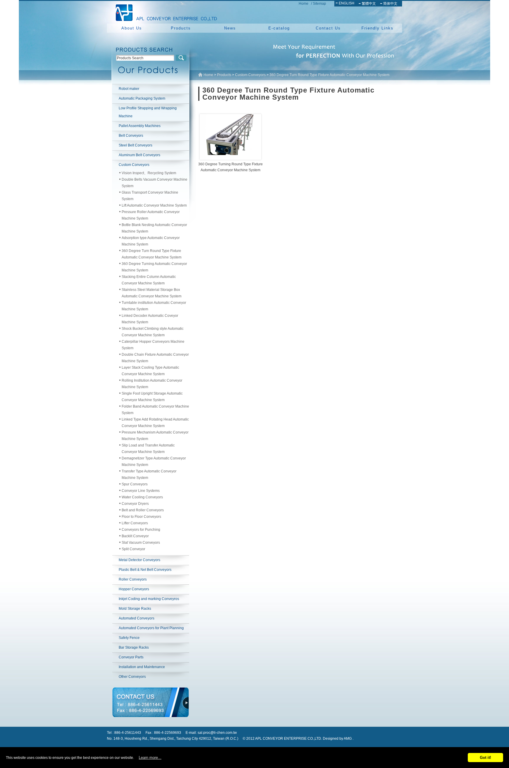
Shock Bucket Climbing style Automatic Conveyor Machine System (153, 332)
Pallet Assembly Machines (140, 126)
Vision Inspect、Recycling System (149, 173)
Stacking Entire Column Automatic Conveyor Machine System (149, 280)
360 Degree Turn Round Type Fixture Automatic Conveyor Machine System (151, 254)
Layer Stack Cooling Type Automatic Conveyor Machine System (150, 370)
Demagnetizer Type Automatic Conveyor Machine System (154, 461)
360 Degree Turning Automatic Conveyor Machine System (154, 267)
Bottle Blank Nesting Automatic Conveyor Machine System (154, 228)
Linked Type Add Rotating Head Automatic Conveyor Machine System (155, 422)
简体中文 (390, 3)
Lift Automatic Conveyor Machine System (154, 205)
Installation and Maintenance (142, 667)
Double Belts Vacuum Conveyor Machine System (154, 182)
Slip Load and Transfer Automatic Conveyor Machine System (148, 448)
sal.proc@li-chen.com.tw (217, 733)
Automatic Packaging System (142, 98)
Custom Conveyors (134, 165)
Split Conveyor (133, 549)
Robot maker (129, 89)
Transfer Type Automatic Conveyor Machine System (149, 474)
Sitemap (319, 3)
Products (181, 28)
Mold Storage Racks (135, 609)
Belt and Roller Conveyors (143, 510)
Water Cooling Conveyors (142, 497)
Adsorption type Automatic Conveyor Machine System (151, 241)
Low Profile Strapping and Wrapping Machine (148, 112)
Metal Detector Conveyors (139, 560)
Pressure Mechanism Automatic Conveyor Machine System (155, 435)
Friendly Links (377, 28)
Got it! (485, 757)
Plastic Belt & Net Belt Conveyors (145, 570)
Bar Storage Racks (134, 647)
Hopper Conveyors (134, 589)
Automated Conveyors (136, 618)
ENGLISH (346, 3)
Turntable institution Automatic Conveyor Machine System (154, 306)
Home (303, 3)
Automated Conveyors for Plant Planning (151, 628)
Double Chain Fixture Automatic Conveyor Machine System (155, 357)
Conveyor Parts (131, 657)
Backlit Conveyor (135, 536)
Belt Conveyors (131, 136)
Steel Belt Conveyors (135, 145)
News (230, 28)
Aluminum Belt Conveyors (139, 155)
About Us (131, 28)
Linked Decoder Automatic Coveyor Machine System (150, 319)
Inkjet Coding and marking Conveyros (149, 599)
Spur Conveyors (135, 484)
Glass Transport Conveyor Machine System (150, 195)
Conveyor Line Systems (141, 491)
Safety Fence (129, 638)
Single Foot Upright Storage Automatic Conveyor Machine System (152, 396)
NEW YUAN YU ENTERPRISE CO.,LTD (164, 12)
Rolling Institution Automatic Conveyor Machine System (152, 383)
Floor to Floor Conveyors (141, 517)
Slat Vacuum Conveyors (141, 542)
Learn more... (150, 757)
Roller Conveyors (133, 579)
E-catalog (279, 28)
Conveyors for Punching (141, 530)
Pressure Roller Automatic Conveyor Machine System (151, 215)
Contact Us (328, 28)
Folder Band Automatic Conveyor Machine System (155, 409)
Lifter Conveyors (135, 523)
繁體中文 (369, 3)
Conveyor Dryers (135, 504)
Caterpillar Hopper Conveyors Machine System (153, 344)
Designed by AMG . (338, 738)
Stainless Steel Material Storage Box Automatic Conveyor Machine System (151, 293)
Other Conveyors (132, 677)
